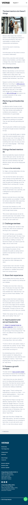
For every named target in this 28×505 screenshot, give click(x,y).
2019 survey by (21, 84)
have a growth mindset (18, 372)
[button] (26, 499)
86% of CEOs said (11, 93)
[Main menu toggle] (26, 2)
